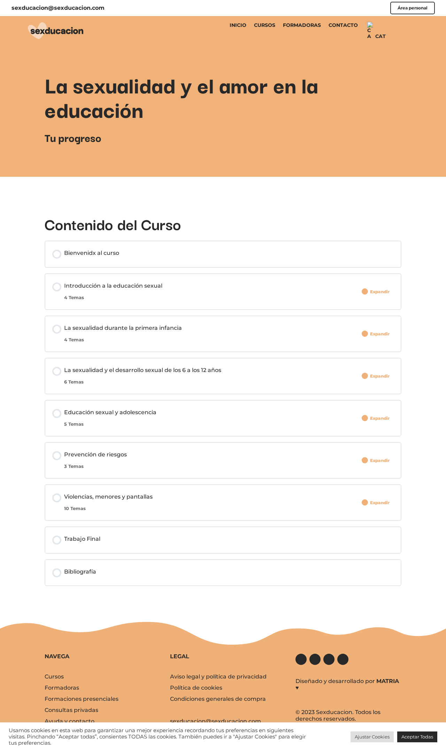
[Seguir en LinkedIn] (342, 659)
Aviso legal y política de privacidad (218, 676)
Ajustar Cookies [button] (372, 736)
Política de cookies (196, 687)
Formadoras (302, 25)
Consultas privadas (71, 710)
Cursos (264, 25)
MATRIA (387, 681)
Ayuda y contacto (69, 721)
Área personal (413, 8)
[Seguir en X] (315, 659)
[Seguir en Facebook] (301, 659)
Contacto (343, 25)
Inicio (238, 25)
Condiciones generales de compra (218, 699)
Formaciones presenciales (81, 699)
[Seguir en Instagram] (328, 659)
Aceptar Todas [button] (417, 736)
